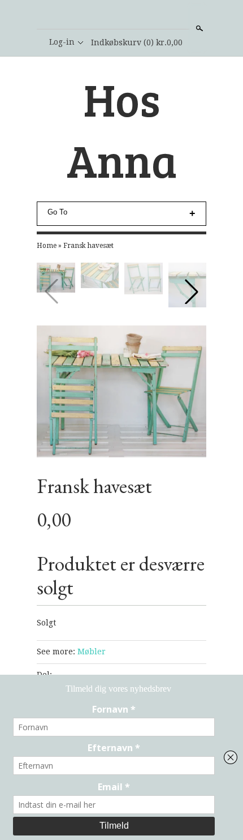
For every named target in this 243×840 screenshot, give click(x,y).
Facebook (121, 15)
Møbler (91, 651)
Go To (57, 212)
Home (47, 246)
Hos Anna (122, 129)
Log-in (62, 41)
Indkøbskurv (137, 42)
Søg (198, 28)
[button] (191, 291)
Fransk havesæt (88, 246)
